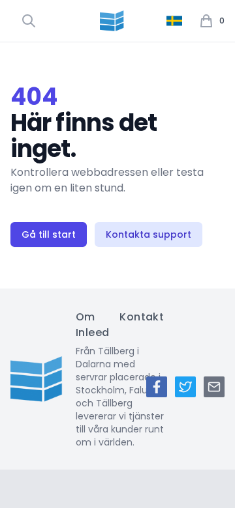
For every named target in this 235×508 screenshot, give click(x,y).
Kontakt (141, 316)
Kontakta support (148, 234)
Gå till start (49, 234)
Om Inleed (92, 324)
